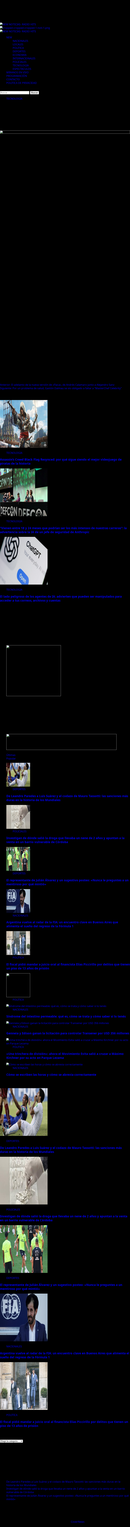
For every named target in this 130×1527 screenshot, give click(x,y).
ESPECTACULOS (22, 69)
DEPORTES (19, 51)
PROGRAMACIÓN (16, 76)
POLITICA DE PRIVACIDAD (21, 83)
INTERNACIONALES (24, 58)
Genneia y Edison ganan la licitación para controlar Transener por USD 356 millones (67, 1033)
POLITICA (18, 48)
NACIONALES (20, 41)
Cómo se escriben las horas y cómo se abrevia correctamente (51, 1075)
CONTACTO (13, 79)
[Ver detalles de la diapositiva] (33, 695)
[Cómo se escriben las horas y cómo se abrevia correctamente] (44, 1064)
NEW (9, 37)
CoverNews (77, 1521)
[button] (1, 89)
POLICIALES (19, 62)
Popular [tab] (11, 758)
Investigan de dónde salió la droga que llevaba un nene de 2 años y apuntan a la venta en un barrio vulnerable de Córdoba (65, 840)
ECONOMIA (19, 55)
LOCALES (18, 44)
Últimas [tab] (11, 755)
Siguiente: (61, 388)
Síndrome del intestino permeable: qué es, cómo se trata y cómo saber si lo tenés (66, 1016)
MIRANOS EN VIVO (17, 72)
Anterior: (57, 384)
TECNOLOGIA (21, 65)
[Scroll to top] (1, 1525)
